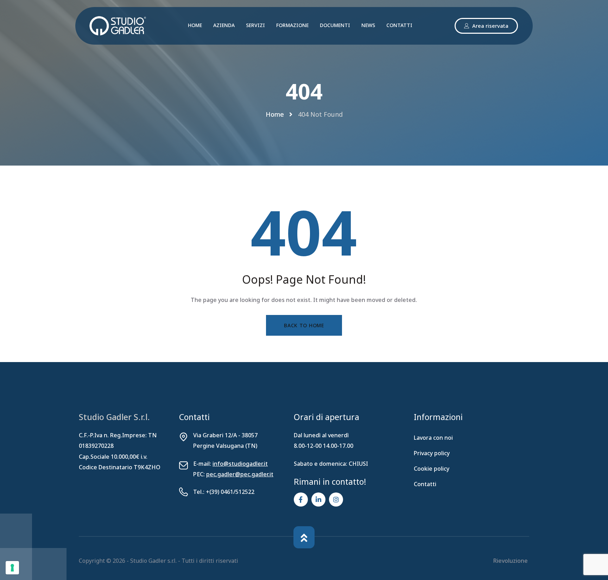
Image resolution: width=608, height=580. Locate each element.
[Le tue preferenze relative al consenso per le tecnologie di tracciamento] (12, 567)
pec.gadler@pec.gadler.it (239, 474)
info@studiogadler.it (240, 464)
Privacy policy (432, 453)
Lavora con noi (433, 438)
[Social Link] (301, 499)
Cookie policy (431, 468)
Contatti (425, 484)
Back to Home (304, 325)
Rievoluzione (511, 561)
